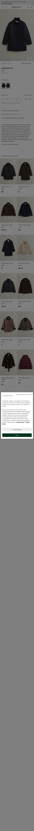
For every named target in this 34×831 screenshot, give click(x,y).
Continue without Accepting (24, 394)
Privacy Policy (20, 422)
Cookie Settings (16, 429)
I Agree (17, 435)
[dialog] (17, 415)
